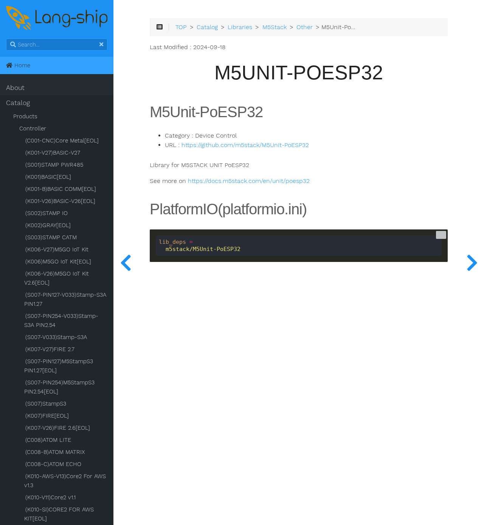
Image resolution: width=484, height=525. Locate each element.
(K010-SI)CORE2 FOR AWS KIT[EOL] (59, 514)
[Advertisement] (299, 424)
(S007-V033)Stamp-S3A (56, 337)
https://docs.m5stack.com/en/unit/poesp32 (249, 181)
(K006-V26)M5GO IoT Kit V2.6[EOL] (56, 278)
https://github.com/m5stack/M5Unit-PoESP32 (245, 145)
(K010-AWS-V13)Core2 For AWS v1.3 (65, 481)
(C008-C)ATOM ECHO (53, 464)
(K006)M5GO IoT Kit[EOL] (58, 261)
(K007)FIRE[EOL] (47, 415)
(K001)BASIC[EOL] (48, 176)
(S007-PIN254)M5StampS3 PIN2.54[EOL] (59, 387)
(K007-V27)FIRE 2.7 (49, 349)
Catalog (18, 103)
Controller (32, 128)
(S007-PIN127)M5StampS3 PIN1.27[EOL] (58, 366)
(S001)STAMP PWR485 (54, 164)
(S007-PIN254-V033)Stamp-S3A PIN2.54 (61, 320)
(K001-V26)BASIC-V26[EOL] (60, 201)
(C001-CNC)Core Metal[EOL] (62, 140)
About (15, 87)
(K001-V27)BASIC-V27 (52, 152)
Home (21, 65)
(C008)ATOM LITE (48, 440)
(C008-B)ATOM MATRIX (55, 452)
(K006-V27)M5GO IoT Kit (56, 249)
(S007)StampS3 (45, 403)
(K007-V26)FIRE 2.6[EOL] (57, 427)
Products (25, 116)
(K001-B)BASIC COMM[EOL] (60, 189)
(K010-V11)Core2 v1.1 (50, 497)
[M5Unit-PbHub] (125, 262)
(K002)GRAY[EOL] (48, 225)
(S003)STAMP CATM (51, 237)
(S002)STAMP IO (46, 213)
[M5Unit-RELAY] (472, 262)
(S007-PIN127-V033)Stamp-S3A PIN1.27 (65, 299)
